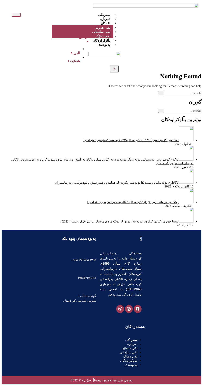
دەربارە (105, 19)
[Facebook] (138, 309)
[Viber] (120, 309)
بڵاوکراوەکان (101, 40)
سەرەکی (104, 15)
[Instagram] (129, 309)
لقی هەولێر (130, 348)
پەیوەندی (104, 45)
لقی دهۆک (103, 36)
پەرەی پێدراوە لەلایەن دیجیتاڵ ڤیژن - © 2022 (101, 380)
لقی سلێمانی (129, 352)
